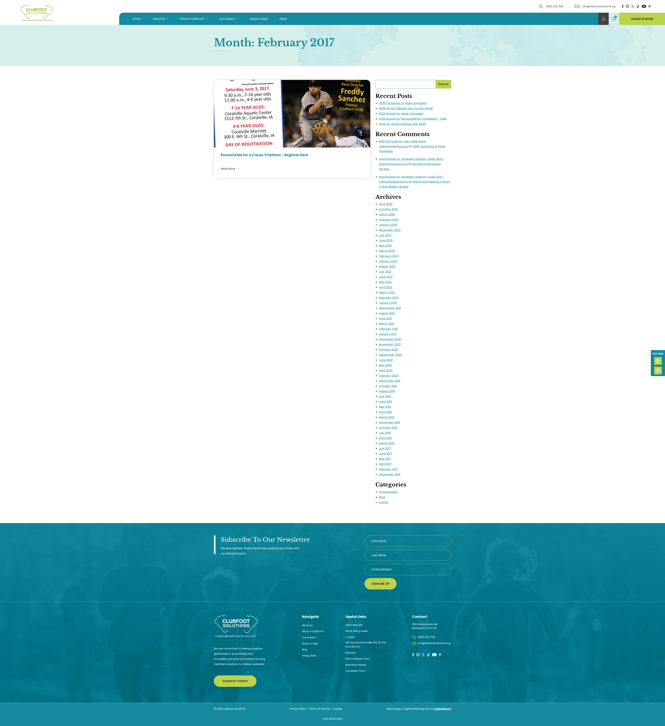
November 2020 (390, 344)
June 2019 (385, 402)
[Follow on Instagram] (627, 7)
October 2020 (388, 350)
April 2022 (385, 287)
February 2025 (389, 220)
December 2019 (389, 381)
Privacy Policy (298, 709)
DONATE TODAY (235, 681)
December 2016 (389, 474)
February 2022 (388, 298)
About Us (159, 19)
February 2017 (388, 469)
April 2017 (385, 464)
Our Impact (227, 19)
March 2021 (386, 324)
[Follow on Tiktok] (638, 7)
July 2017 (385, 448)
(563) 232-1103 (554, 6)
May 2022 (385, 282)
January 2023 (388, 261)
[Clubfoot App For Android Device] (658, 361)
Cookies (337, 709)
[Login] (603, 18)
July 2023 (385, 235)
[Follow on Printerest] (649, 7)
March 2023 (387, 251)
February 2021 (388, 329)
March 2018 (386, 443)
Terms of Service (319, 709)
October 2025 (388, 209)
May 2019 (385, 407)
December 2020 (390, 339)
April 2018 (385, 438)
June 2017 (385, 454)
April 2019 (385, 412)
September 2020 (390, 355)
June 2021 (385, 318)
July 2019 (385, 396)
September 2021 (390, 308)
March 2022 (387, 292)
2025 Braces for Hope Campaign (401, 114)
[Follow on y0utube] (434, 655)
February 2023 (388, 256)
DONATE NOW (642, 19)
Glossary (350, 652)
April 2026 (385, 204)
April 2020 (385, 370)
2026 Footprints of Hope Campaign (403, 103)
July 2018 (385, 433)
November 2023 (390, 230)
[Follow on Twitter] (632, 6)
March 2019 (386, 417)
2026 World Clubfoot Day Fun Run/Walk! (406, 108)
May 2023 (385, 246)
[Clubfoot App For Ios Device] (658, 370)
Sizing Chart (309, 655)
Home (137, 19)
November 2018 (389, 422)
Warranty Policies (355, 665)
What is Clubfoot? (192, 19)
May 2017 (385, 459)
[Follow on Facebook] (623, 7)
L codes (350, 637)
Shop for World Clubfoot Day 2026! (402, 124)
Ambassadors (388, 492)
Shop (283, 19)
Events (383, 502)
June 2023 (386, 240)
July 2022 (385, 272)
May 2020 (385, 365)
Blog (382, 497)
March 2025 (387, 214)
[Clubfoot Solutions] (36, 12)
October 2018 (388, 428)
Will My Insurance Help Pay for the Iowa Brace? (365, 644)
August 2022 (387, 266)
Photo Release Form (357, 658)
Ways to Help (259, 19)
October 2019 (388, 386)
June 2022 (386, 277)
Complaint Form (355, 671)
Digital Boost (442, 709)
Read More (228, 169)
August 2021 (387, 313)
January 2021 (387, 334)
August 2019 (387, 391)
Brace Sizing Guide (356, 631)
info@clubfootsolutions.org (599, 6)
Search (443, 84)
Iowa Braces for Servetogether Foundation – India (412, 119)
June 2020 (386, 360)
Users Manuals (354, 625)
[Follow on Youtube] (644, 7)
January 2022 (388, 303)
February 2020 (389, 376)
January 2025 (388, 225)
